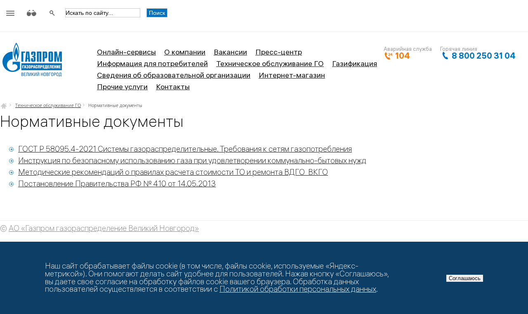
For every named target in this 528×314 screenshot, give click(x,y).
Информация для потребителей (152, 63)
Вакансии (230, 52)
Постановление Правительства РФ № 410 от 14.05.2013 (117, 183)
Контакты (173, 86)
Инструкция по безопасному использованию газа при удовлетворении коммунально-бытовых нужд (192, 160)
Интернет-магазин (292, 75)
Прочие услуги (122, 86)
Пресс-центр (278, 52)
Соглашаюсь (465, 278)
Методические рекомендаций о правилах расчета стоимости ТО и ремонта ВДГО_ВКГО (173, 172)
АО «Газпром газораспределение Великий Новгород (32, 63)
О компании (184, 52)
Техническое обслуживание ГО (270, 63)
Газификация (354, 63)
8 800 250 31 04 (484, 55)
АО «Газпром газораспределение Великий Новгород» (104, 228)
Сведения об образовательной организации (173, 75)
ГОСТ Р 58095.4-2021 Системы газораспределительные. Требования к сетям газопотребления (185, 149)
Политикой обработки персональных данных (297, 289)
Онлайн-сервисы (126, 52)
